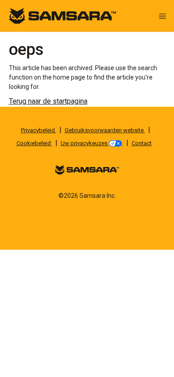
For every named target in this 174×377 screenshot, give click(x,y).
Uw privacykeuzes (85, 143)
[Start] (62, 15)
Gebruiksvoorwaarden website (105, 130)
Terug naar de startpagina (48, 101)
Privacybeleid (38, 130)
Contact (142, 143)
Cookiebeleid (34, 143)
